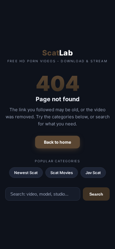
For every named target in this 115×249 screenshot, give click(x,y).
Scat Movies (61, 172)
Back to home (57, 142)
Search (96, 194)
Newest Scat (26, 172)
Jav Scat (93, 172)
